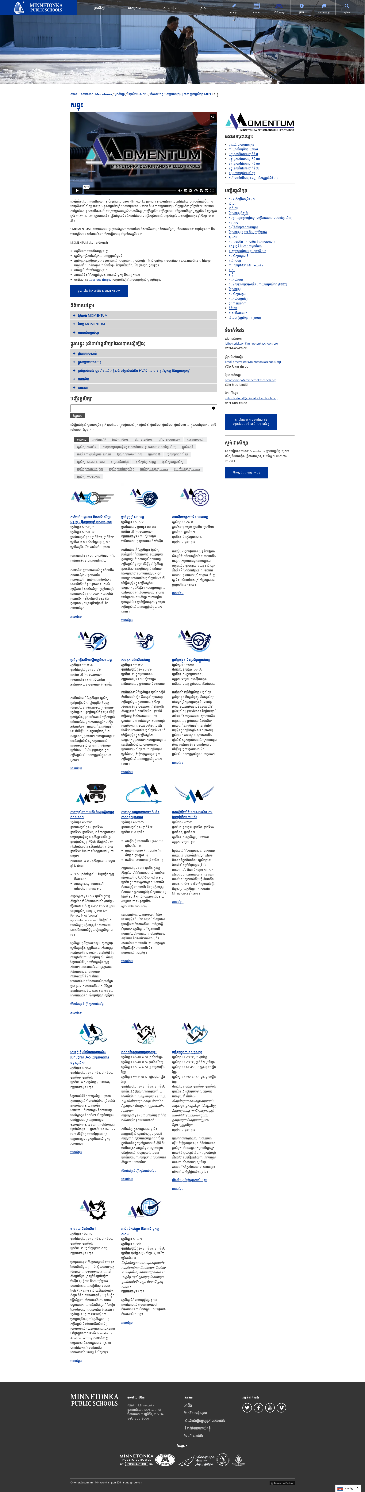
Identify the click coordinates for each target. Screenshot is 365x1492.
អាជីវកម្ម (233, 208)
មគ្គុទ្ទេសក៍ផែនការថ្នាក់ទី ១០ (244, 159)
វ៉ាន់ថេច (233, 308)
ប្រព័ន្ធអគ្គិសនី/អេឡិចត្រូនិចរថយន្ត (91, 659)
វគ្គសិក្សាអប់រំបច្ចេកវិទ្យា (121, 469)
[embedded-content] (143, 153)
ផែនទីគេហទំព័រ (193, 1435)
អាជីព (188, 1405)
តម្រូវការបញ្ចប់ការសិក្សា (242, 173)
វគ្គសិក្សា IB (154, 454)
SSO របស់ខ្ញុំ (279, 12)
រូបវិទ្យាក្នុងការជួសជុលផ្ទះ (187, 1051)
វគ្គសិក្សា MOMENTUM (91, 461)
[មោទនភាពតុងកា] (165, 1468)
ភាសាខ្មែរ (349, 1488)
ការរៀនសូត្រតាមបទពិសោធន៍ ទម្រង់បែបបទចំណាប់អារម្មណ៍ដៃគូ (251, 422)
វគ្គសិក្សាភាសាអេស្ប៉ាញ (90, 469)
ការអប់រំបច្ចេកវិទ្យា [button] (88, 332)
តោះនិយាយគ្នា (324, 12)
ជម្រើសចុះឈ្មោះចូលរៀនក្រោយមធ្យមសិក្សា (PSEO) (258, 284)
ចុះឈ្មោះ (233, 12)
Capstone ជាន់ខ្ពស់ (100, 279)
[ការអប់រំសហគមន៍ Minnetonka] (223, 1468)
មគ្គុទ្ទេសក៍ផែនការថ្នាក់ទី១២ (244, 168)
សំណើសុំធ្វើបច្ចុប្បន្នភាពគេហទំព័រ (204, 1420)
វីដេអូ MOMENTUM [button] (91, 324)
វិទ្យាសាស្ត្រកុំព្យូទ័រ (238, 213)
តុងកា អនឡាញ (237, 303)
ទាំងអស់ (81, 439)
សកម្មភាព (134, 7)
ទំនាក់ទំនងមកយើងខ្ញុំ (197, 1428)
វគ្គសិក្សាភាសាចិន (87, 447)
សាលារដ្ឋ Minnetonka (140, 1405)
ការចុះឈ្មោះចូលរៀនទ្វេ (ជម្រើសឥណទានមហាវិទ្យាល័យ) (260, 217)
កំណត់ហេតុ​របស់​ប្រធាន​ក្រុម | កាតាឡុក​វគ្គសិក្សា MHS (180, 94)
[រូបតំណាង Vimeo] (281, 1408)
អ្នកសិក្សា (99, 7)
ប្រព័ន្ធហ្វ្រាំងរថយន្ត (132, 516)
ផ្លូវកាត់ (302, 12)
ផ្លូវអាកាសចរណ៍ (195, 439)
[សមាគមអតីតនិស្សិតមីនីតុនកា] (196, 1468)
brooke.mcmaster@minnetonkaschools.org (253, 361)
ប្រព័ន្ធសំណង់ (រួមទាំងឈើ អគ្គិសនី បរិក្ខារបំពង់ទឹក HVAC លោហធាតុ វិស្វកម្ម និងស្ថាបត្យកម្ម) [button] (134, 370)
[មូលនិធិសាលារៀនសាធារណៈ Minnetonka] (136, 1468)
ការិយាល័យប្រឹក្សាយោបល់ (243, 149)
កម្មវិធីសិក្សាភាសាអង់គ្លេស (243, 227)
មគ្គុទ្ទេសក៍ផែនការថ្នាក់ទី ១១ (244, 163)
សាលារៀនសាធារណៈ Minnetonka (22, 3)
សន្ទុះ (232, 270)
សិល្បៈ (232, 203)
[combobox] (348, 1488)
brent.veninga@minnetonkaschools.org (250, 380)
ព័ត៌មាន (256, 12)
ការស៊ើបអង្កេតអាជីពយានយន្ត (190, 516)
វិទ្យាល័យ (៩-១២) (137, 94)
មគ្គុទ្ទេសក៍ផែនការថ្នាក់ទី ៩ (243, 154)
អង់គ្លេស (233, 222)
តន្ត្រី (231, 275)
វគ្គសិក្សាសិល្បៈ (120, 439)
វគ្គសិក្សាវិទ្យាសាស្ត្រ (145, 461)
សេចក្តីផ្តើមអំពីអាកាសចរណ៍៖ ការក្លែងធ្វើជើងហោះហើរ (192, 814)
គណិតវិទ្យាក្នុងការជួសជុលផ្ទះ (139, 1051)
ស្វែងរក (347, 12)
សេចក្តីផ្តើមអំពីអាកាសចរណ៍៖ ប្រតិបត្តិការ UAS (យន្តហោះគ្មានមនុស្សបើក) (89, 1057)
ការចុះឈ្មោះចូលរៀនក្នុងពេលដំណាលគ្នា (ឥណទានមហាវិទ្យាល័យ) (139, 447)
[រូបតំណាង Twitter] (247, 1408)
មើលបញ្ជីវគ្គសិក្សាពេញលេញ (245, 317)
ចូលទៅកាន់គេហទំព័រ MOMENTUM (99, 291)
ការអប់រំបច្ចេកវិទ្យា (238, 298)
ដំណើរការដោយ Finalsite (282, 1482)
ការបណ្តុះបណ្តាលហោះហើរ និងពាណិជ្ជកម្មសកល (140, 814)
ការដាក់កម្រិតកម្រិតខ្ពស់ (242, 198)
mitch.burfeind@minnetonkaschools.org (251, 398)
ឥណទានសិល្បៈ (144, 439)
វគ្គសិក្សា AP (99, 439)
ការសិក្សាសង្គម (237, 294)
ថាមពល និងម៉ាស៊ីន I (83, 1228)
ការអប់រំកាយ (236, 279)
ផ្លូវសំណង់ (188, 447)
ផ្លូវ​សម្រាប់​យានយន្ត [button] (90, 362)
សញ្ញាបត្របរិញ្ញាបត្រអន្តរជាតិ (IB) (247, 251)
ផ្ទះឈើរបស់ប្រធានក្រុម (242, 144)
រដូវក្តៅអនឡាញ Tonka (187, 469)
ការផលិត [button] (83, 379)
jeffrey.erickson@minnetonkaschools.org (251, 343)
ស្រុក (202, 7)
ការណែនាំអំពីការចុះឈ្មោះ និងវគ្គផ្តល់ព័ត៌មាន (253, 178)
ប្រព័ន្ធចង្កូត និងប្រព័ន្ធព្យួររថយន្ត (191, 659)
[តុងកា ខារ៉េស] (238, 1468)
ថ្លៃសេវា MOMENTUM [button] (93, 315)
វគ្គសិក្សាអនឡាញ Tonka (154, 469)
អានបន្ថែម (76, 616)
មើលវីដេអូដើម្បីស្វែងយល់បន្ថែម (88, 1004)
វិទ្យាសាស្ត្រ (235, 289)
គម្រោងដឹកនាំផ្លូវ (120, 461)
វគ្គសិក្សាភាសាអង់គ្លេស (129, 454)
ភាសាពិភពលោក (238, 313)
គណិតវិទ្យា (235, 260)
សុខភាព (233, 236)
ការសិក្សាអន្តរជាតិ (238, 255)
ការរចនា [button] (83, 387)
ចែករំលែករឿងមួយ (195, 1412)
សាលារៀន (170, 7)
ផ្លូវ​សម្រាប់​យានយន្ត (170, 439)
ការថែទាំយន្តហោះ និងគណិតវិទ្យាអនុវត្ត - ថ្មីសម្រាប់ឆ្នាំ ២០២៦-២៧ (91, 519)
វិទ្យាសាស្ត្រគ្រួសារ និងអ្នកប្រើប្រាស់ (248, 232)
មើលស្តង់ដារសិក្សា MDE (246, 472)
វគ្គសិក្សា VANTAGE (88, 476)
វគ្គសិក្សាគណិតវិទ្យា (177, 454)
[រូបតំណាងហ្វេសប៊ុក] (258, 1408)
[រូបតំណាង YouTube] (270, 1408)
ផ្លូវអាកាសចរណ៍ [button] (87, 353)
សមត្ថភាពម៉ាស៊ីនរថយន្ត (135, 659)
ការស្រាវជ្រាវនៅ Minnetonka (246, 265)
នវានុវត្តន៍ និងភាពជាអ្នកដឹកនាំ (245, 246)
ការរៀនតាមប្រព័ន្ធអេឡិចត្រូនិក (94, 454)
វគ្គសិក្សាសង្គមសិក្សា (173, 461)
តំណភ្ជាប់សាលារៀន (94, 1400)
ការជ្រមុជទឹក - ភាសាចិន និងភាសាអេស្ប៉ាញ (253, 241)
